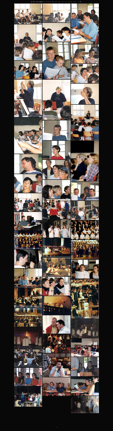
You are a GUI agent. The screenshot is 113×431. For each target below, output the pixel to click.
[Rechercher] (79, 1)
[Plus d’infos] (80, 1)
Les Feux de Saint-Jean (35, 1)
